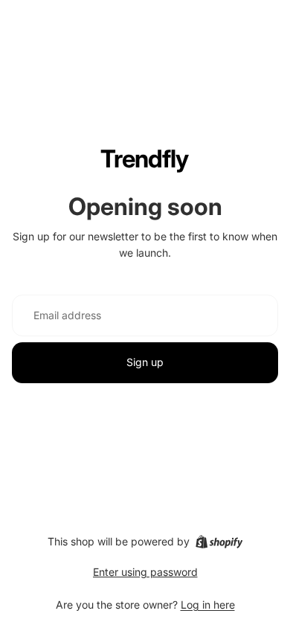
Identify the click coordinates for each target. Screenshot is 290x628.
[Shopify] (219, 541)
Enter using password (145, 571)
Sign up (145, 362)
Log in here (208, 604)
